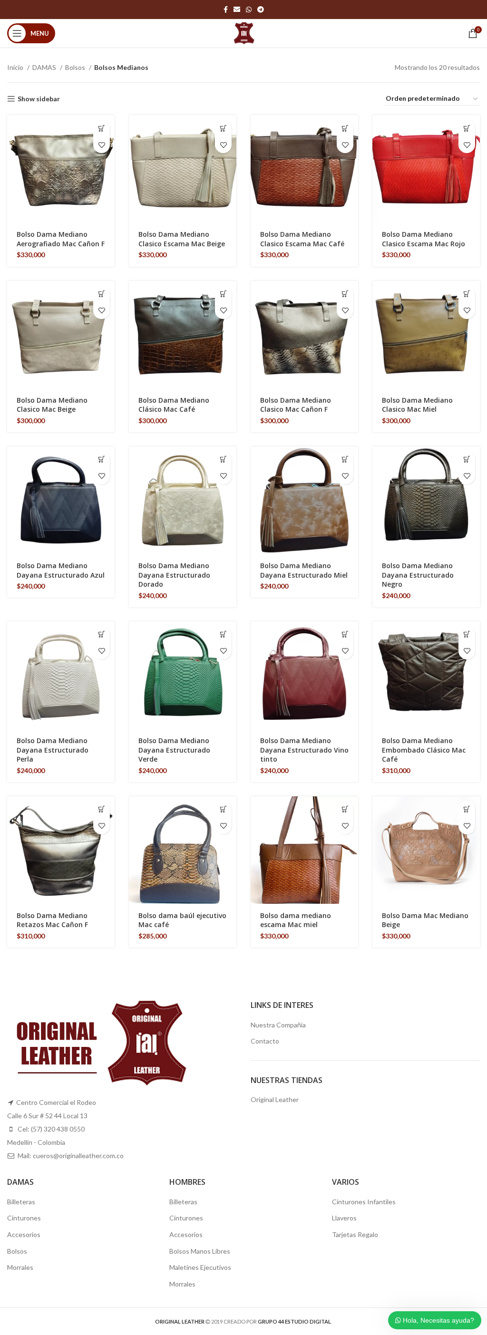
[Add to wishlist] (101, 144)
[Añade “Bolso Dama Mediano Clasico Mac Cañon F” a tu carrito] (345, 294)
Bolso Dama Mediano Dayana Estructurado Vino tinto (304, 750)
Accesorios (23, 1234)
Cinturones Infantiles (364, 1202)
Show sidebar (39, 99)
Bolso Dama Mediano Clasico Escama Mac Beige (181, 239)
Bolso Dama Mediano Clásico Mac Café (173, 405)
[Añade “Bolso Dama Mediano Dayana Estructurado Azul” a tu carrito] (101, 459)
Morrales (20, 1267)
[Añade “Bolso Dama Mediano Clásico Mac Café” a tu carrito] (223, 294)
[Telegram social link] (260, 9)
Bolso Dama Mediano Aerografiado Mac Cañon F (61, 239)
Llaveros (344, 1218)
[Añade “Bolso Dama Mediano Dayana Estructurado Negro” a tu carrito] (466, 459)
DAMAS (45, 67)
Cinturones (24, 1218)
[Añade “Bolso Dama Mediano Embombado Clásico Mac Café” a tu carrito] (466, 634)
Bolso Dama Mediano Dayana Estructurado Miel (304, 570)
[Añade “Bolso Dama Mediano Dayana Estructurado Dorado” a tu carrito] (223, 459)
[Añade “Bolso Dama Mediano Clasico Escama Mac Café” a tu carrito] (345, 128)
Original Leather (275, 1099)
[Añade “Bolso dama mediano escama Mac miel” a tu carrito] (345, 809)
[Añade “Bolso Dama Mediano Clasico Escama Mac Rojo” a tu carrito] (466, 128)
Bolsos (76, 67)
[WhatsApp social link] (248, 9)
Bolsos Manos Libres (199, 1251)
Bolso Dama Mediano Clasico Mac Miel (417, 405)
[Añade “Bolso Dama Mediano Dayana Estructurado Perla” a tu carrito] (101, 634)
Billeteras (21, 1202)
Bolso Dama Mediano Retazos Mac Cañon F (52, 920)
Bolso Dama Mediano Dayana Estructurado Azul (61, 570)
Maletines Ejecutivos (200, 1267)
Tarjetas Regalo (355, 1234)
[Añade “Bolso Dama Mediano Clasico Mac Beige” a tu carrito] (101, 294)
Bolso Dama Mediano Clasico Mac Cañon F (295, 405)
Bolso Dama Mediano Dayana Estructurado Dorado (174, 575)
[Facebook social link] (226, 9)
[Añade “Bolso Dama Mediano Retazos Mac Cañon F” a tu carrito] (101, 809)
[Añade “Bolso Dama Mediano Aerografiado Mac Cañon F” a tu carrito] (101, 128)
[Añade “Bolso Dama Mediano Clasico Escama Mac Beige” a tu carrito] (223, 128)
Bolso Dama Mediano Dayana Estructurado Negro (418, 575)
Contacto (265, 1041)
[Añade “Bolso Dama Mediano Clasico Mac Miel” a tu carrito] (466, 294)
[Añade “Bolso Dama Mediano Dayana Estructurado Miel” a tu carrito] (345, 459)
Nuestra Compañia (278, 1025)
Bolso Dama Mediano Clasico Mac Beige (52, 405)
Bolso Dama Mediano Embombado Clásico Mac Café (424, 750)
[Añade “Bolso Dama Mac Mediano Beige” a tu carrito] (466, 809)
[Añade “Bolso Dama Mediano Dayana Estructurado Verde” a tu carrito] (223, 634)
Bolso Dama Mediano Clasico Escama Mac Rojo (423, 239)
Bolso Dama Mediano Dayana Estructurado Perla (52, 750)
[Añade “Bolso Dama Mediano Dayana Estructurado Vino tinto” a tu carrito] (345, 634)
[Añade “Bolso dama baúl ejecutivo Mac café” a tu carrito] (223, 809)
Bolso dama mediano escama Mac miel (295, 920)
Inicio (16, 67)
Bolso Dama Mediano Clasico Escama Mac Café (302, 239)
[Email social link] (237, 9)
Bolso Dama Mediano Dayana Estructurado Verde (174, 750)
